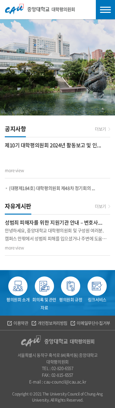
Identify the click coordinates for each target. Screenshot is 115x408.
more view (14, 170)
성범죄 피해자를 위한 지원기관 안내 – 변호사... (53, 222)
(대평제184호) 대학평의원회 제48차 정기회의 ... (52, 188)
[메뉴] (105, 9)
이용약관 (20, 323)
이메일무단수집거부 (93, 323)
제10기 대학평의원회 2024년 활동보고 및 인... (53, 145)
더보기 (100, 129)
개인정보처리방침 (52, 323)
